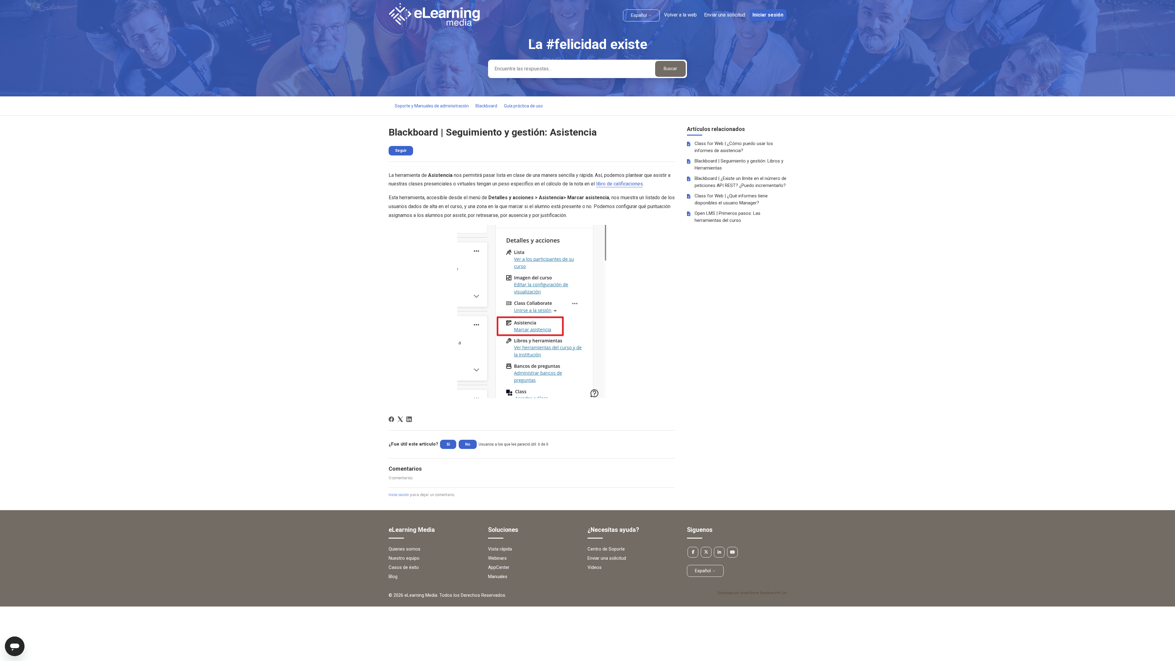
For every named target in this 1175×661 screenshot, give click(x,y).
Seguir (401, 150)
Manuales (497, 576)
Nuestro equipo (404, 558)
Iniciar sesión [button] (767, 15)
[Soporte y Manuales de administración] (434, 24)
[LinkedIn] (409, 419)
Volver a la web (680, 15)
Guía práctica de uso (523, 105)
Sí (448, 444)
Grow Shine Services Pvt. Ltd (763, 593)
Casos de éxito (404, 567)
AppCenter (498, 567)
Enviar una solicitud (724, 15)
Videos (595, 567)
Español (639, 15)
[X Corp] (400, 419)
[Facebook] (391, 419)
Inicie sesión (399, 494)
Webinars (497, 558)
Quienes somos (404, 549)
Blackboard (486, 105)
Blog (393, 576)
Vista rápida (500, 549)
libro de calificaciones (619, 184)
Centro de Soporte (606, 549)
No (467, 444)
